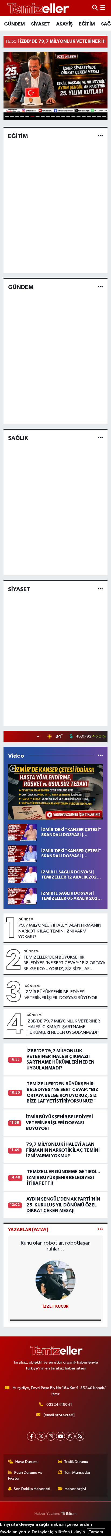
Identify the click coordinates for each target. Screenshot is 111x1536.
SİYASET (40, 23)
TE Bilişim (69, 1514)
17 (89, 116)
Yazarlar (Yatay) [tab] (28, 1229)
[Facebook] (31, 1436)
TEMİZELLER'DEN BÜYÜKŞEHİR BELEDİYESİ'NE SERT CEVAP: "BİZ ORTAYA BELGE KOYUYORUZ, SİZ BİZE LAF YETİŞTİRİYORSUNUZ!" (64, 963)
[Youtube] (60, 1436)
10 (53, 116)
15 (79, 116)
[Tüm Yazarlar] (100, 1229)
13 (68, 116)
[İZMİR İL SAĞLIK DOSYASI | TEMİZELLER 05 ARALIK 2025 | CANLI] (22, 896)
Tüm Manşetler (77, 1472)
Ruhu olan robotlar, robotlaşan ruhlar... (55, 1246)
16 (84, 116)
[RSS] (79, 1436)
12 (63, 116)
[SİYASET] (100, 589)
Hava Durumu (27, 1462)
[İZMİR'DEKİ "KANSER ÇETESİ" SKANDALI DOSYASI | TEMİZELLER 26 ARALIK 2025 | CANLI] (22, 832)
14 (73, 116)
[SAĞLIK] (100, 438)
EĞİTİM (87, 23)
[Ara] (95, 8)
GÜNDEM (14, 23)
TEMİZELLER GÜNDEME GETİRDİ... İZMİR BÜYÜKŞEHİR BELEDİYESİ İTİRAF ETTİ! (63, 1177)
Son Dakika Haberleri (32, 1489)
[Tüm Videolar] (100, 756)
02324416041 (59, 1405)
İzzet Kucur (55, 1306)
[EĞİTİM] (100, 136)
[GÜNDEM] (100, 287)
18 (94, 116)
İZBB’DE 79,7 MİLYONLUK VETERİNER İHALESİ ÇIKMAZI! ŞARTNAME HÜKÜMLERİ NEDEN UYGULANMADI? (63, 1027)
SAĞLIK (18, 438)
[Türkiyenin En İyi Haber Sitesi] (37, 8)
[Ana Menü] (102, 8)
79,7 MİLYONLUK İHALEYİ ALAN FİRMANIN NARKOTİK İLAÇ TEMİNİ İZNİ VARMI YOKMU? (59, 931)
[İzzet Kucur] (55, 1280)
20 (104, 116)
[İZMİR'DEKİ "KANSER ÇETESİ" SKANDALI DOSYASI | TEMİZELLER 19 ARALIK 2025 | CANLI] (22, 853)
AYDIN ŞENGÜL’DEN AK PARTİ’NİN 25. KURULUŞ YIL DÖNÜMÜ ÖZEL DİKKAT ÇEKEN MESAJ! (63, 1205)
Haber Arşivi (75, 1489)
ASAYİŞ (64, 23)
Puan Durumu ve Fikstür (25, 1475)
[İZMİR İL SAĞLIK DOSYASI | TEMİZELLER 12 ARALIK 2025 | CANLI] (22, 874)
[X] (41, 1436)
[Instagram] (50, 1436)
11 (58, 116)
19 (99, 116)
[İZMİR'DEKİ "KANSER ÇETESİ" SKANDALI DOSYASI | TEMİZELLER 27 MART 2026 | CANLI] (55, 791)
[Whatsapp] (70, 1436)
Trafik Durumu (76, 1462)
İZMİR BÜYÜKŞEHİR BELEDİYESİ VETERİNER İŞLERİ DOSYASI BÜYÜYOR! (62, 995)
